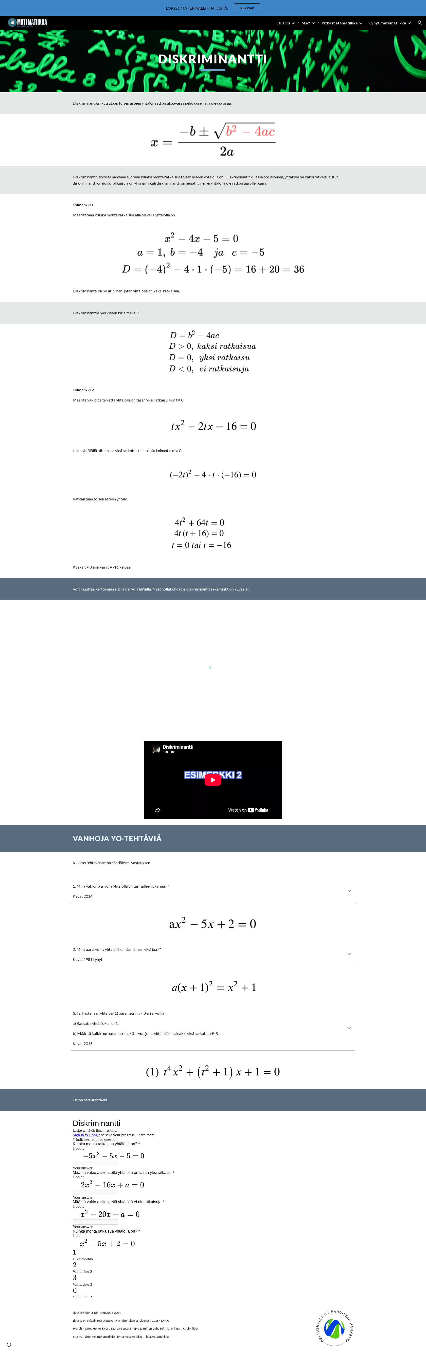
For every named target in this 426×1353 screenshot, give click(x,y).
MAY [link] (306, 22)
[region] (213, 8)
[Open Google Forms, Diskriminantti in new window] (345, 1123)
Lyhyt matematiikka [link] (387, 22)
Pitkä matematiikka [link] (340, 22)
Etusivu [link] (283, 22)
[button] (420, 23)
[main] (213, 61)
